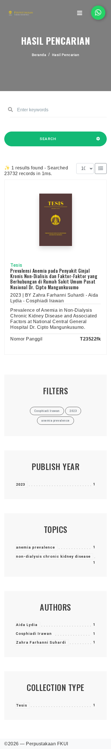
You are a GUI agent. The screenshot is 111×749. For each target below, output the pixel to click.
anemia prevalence (35, 547)
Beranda (39, 55)
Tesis (21, 705)
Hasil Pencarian (65, 55)
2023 (20, 484)
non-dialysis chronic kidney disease (53, 556)
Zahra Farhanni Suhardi (41, 642)
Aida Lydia (27, 625)
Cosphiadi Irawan (34, 633)
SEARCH (48, 139)
